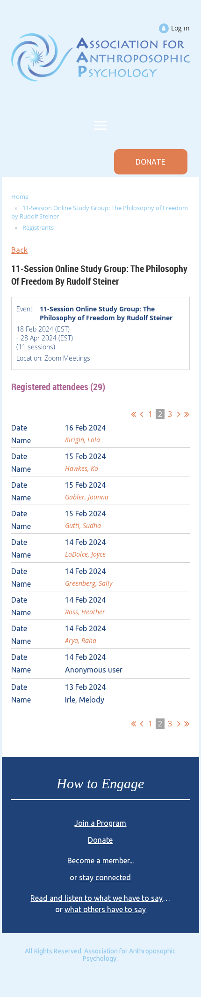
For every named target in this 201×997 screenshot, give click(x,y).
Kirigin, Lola (82, 439)
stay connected (105, 879)
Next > (178, 414)
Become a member (98, 862)
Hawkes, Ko (81, 468)
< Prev (141, 414)
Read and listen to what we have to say (96, 900)
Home (20, 196)
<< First (133, 414)
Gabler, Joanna (86, 496)
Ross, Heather (85, 611)
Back (19, 250)
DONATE (150, 162)
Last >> (186, 414)
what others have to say (105, 911)
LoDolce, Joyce (85, 554)
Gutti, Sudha (83, 525)
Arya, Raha (80, 640)
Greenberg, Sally (88, 583)
